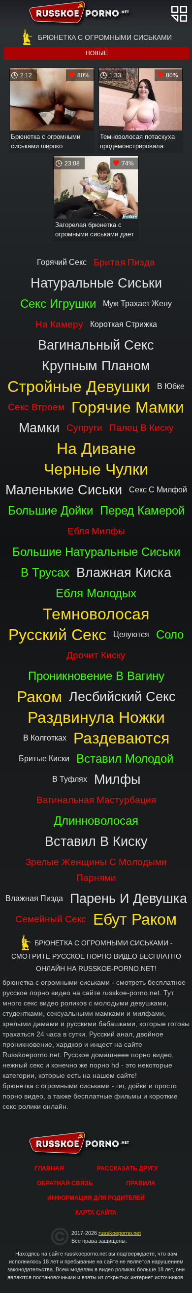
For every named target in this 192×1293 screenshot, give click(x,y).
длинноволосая (96, 820)
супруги (84, 427)
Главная (96, 13)
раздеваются (121, 738)
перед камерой (142, 510)
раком (39, 697)
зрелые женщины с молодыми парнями (96, 870)
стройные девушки (78, 386)
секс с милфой (158, 489)
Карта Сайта (96, 1212)
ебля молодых (96, 593)
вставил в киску (96, 841)
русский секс (57, 635)
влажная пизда (34, 898)
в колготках (44, 738)
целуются (131, 634)
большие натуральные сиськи (96, 551)
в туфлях (69, 779)
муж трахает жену (137, 303)
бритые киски (44, 758)
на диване (96, 448)
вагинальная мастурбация (96, 800)
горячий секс (62, 262)
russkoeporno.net (119, 1233)
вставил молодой (124, 758)
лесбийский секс (122, 696)
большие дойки (50, 510)
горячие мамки (127, 407)
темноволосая (96, 614)
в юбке (171, 386)
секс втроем (36, 407)
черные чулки (96, 469)
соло (170, 634)
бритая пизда (124, 262)
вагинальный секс (96, 345)
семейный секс (50, 919)
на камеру (59, 324)
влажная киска (123, 572)
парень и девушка (128, 898)
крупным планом (96, 365)
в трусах (45, 572)
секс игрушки (58, 303)
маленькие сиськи (63, 489)
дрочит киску (96, 655)
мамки (39, 427)
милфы (117, 779)
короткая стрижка (123, 324)
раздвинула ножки (96, 717)
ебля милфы (96, 531)
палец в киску (141, 427)
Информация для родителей (96, 1198)
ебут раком (135, 919)
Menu (179, 13)
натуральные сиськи (96, 283)
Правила (141, 1183)
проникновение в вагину (96, 675)
